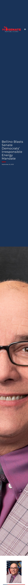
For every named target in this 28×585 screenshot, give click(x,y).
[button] (25, 29)
